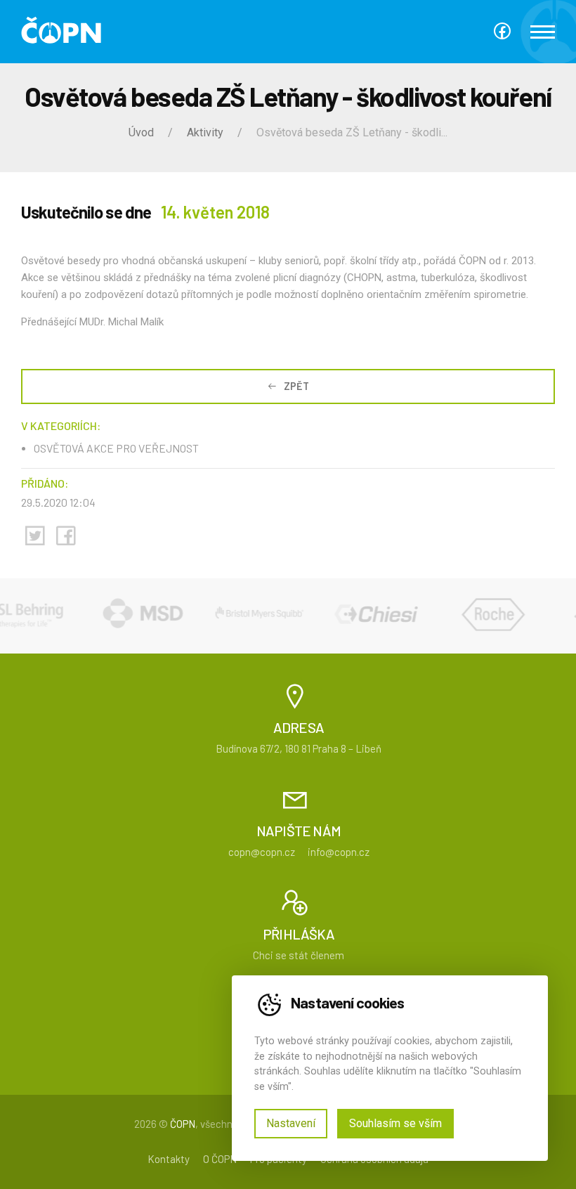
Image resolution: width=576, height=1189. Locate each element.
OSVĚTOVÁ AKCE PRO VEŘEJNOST (116, 448)
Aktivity (205, 132)
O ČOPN (220, 1159)
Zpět (296, 386)
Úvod (141, 132)
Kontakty (169, 1159)
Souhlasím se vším (395, 1123)
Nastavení (290, 1123)
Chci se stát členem (298, 955)
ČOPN (182, 1123)
